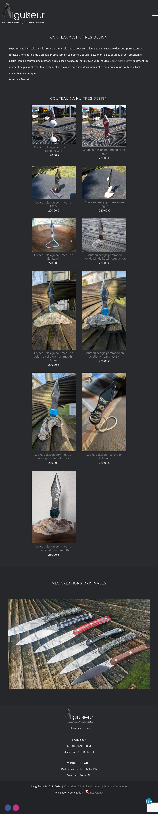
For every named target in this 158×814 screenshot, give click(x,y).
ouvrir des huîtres (122, 61)
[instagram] (16, 807)
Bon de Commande (115, 786)
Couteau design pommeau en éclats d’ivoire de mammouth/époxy (54, 356)
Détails (54, 125)
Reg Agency (96, 792)
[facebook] (8, 807)
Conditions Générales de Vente (82, 786)
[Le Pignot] (79, 644)
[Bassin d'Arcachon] (149, 801)
